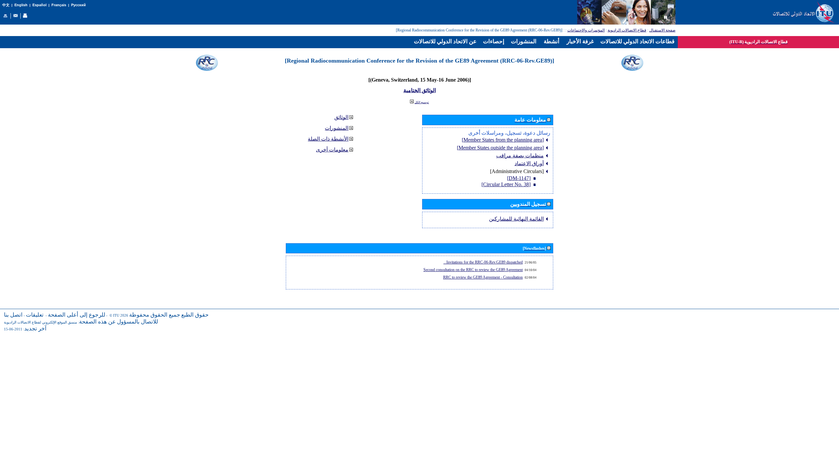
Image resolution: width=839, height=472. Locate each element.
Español (39, 5)
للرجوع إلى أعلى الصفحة (76, 315)
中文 (6, 5)
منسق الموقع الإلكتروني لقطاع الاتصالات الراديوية (40, 322)
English (21, 5)
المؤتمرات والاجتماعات (586, 30)
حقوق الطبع (195, 315)
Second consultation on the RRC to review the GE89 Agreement (473, 269)
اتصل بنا (13, 315)
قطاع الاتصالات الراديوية (627, 30)
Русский (78, 5)
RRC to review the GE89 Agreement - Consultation (483, 277)
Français (58, 5)
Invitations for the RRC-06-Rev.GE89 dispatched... (483, 262)
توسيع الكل (422, 102)
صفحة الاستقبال (662, 30)
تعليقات (35, 315)
